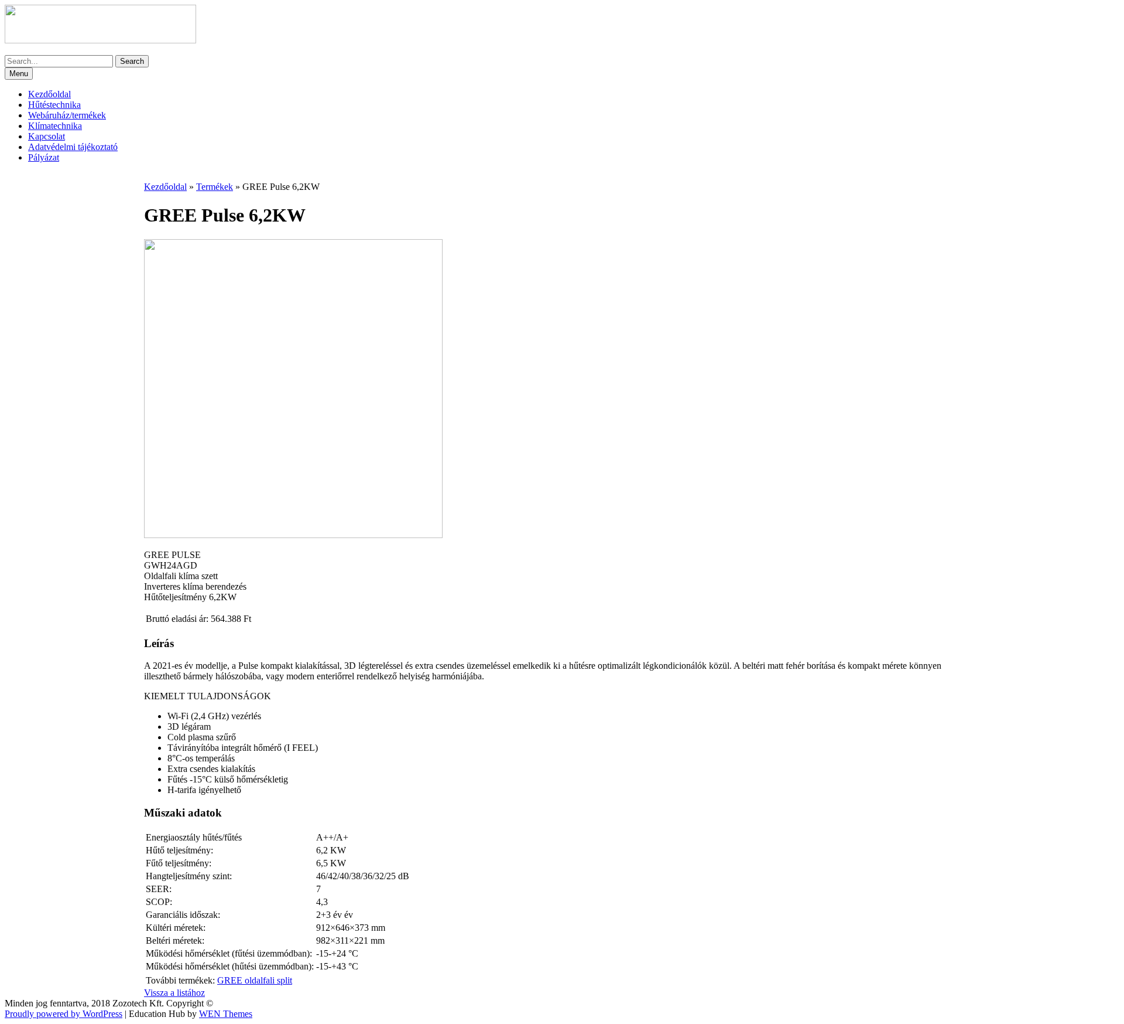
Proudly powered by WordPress (63, 1014)
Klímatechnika (55, 126)
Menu (18, 73)
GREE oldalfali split (254, 980)
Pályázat (43, 157)
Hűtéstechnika (54, 105)
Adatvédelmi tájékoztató (73, 147)
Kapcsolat (46, 136)
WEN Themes (225, 1014)
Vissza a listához (174, 993)
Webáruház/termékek (67, 115)
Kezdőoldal (49, 94)
